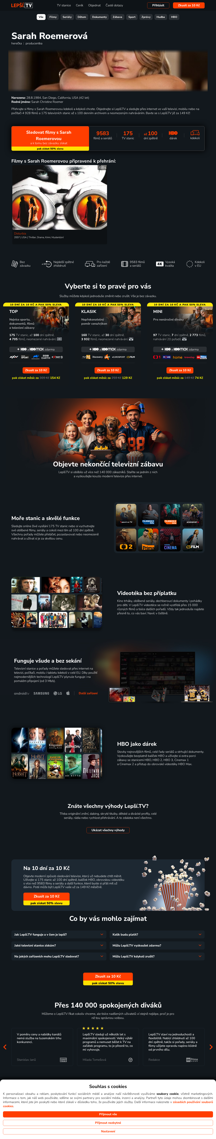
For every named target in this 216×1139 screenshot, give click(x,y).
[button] (4, 1047)
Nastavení (108, 1131)
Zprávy (146, 17)
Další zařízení (88, 693)
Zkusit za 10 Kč (189, 5)
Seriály (67, 17)
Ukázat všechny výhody (108, 830)
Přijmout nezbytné (108, 1123)
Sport (132, 17)
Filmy (53, 17)
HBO (174, 17)
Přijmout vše (108, 1114)
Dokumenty (99, 17)
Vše (41, 17)
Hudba (161, 17)
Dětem (82, 17)
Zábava (117, 17)
